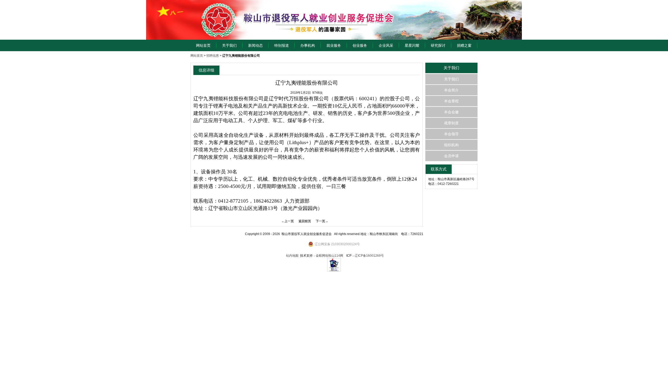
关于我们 (229, 45)
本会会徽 (451, 112)
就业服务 (333, 45)
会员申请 (451, 156)
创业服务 (360, 45)
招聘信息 (212, 55)
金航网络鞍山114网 (329, 255)
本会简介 (451, 90)
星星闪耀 (412, 45)
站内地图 (292, 255)
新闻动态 (255, 45)
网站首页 (203, 45)
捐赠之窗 (464, 45)
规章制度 (451, 123)
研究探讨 (438, 45)
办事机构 (307, 45)
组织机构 (451, 145)
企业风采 (386, 45)
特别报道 (281, 45)
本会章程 (451, 101)
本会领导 (451, 134)
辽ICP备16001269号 (369, 255)
